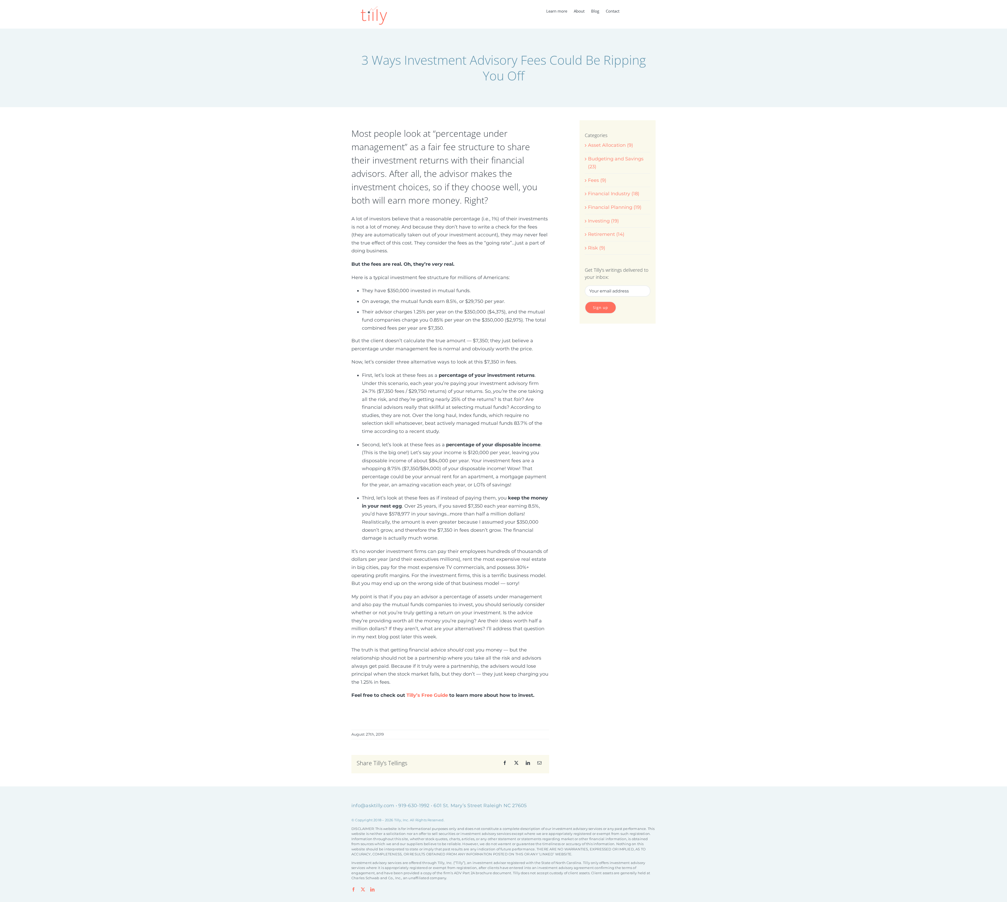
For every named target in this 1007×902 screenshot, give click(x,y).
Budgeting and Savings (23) (616, 163)
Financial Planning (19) (614, 207)
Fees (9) (597, 180)
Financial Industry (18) (613, 194)
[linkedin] (372, 889)
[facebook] (353, 889)
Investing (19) (603, 221)
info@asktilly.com (372, 805)
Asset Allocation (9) (610, 145)
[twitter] (363, 889)
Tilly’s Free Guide (427, 695)
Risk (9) (596, 248)
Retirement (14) (606, 234)
